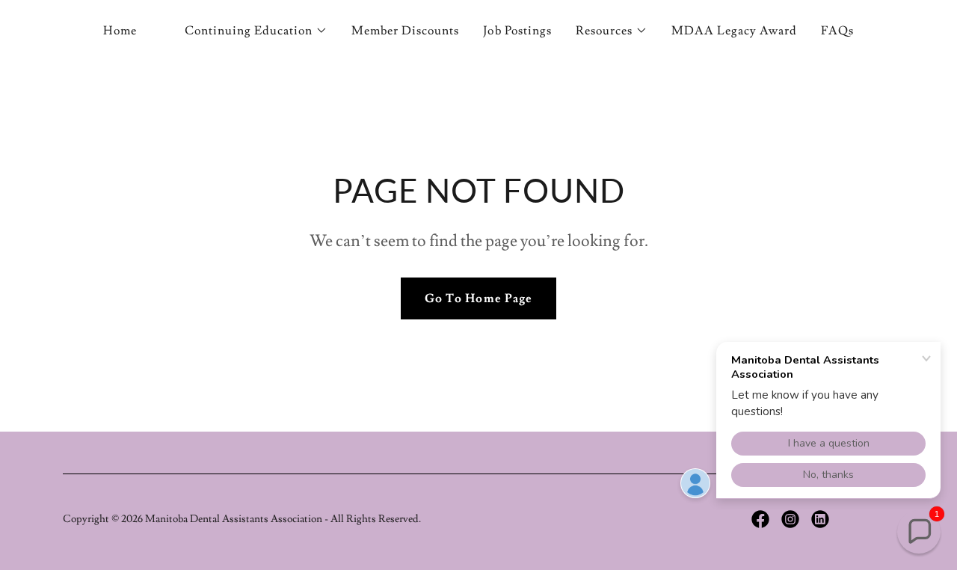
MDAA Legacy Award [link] (734, 30)
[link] (760, 519)
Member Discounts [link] (405, 30)
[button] (256, 31)
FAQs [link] (837, 30)
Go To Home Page (478, 298)
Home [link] (120, 30)
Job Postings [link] (517, 30)
